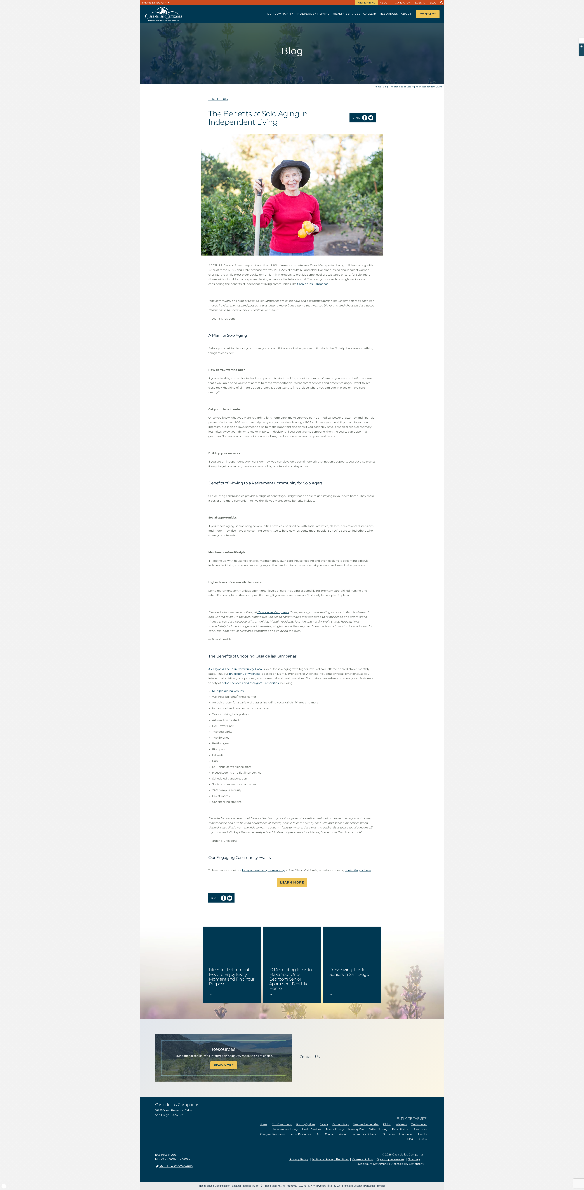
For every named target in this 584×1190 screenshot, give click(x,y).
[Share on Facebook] (364, 117)
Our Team (389, 1134)
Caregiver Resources (272, 1134)
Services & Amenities (366, 1124)
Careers (422, 1139)
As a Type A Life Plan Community (231, 669)
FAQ (317, 1134)
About (384, 2)
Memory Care (356, 1129)
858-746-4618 (176, 1166)
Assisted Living (335, 1129)
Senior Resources (300, 1134)
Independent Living (313, 13)
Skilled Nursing (378, 1129)
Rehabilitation (400, 1129)
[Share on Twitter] (370, 117)
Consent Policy (362, 1159)
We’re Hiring (366, 2)
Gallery (370, 13)
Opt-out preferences (390, 1159)
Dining (387, 1124)
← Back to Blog (218, 99)
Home (377, 86)
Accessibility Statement (407, 1164)
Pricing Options (305, 1124)
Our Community (280, 13)
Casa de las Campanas (273, 612)
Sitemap (414, 1159)
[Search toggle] (441, 2)
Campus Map (340, 1124)
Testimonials (419, 1124)
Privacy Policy (298, 1159)
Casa (258, 669)
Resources (389, 13)
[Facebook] (166, 1174)
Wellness (401, 1124)
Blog (432, 2)
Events (420, 2)
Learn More (292, 882)
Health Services (346, 13)
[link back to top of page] (4, 1186)
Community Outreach (364, 1134)
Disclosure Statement (373, 1164)
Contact (428, 14)
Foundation (401, 2)
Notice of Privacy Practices (330, 1159)
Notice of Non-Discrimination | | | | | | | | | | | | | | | (292, 1186)
